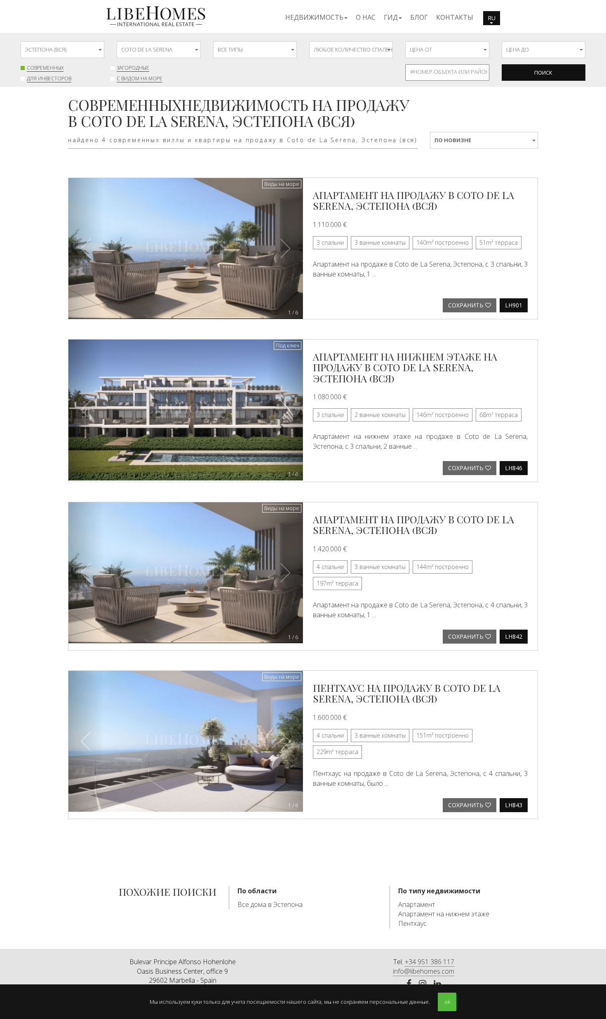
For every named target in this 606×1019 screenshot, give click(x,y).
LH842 (513, 636)
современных (45, 67)
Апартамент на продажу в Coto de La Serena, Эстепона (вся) (413, 200)
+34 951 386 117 (429, 961)
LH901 (513, 305)
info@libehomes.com (423, 971)
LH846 (513, 468)
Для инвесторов (49, 78)
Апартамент (416, 904)
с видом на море (139, 78)
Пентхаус (412, 923)
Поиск (543, 72)
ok (447, 1001)
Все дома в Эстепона (270, 904)
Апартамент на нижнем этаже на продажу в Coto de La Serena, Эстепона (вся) (405, 367)
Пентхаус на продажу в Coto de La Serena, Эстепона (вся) (406, 693)
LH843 (513, 805)
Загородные (133, 67)
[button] (316, 17)
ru (492, 18)
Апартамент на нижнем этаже (443, 913)
